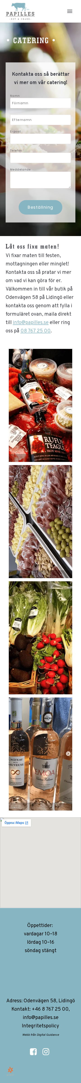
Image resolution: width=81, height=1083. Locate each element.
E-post (15, 131)
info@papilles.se (31, 323)
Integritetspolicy (40, 1026)
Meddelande (20, 169)
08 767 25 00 (35, 331)
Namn (15, 96)
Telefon (16, 150)
